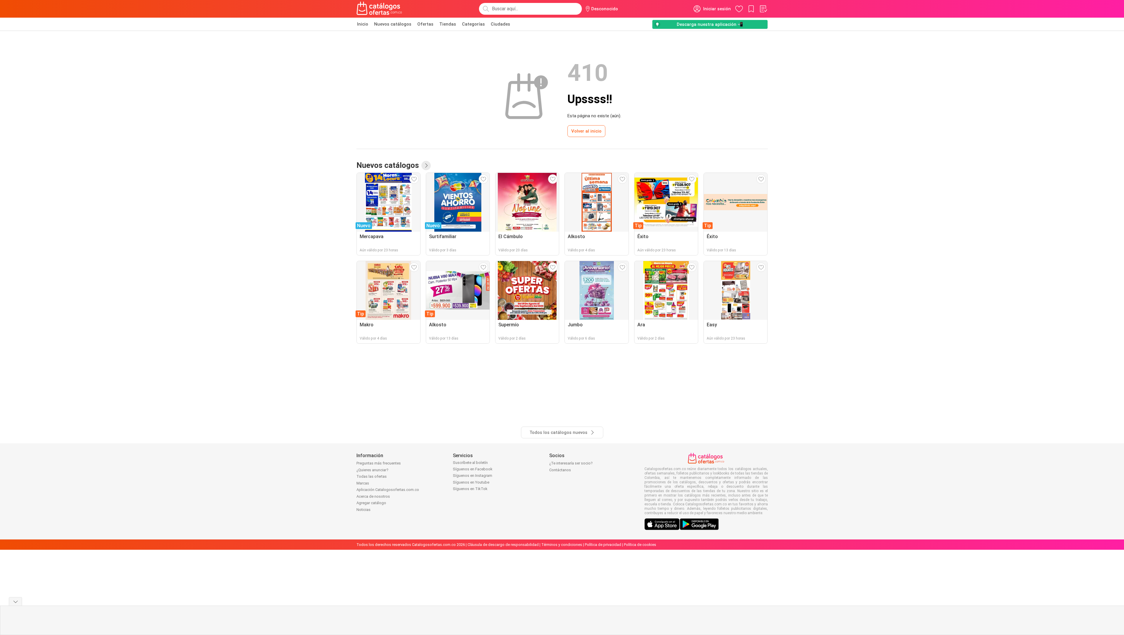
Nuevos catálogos (392, 24)
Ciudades (500, 24)
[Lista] (763, 9)
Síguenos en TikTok (470, 489)
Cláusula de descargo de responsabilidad (503, 544)
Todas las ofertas (371, 476)
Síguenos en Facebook (473, 469)
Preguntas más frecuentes (378, 463)
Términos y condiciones (561, 544)
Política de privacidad (603, 544)
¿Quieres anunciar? (372, 470)
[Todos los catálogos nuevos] (426, 165)
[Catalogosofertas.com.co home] (379, 8)
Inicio (362, 24)
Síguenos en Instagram (472, 475)
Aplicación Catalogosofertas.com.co (387, 489)
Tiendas (447, 24)
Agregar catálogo (371, 503)
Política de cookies (640, 544)
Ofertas (425, 24)
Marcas (362, 483)
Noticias (363, 509)
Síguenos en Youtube (471, 482)
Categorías (473, 24)
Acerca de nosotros (373, 496)
